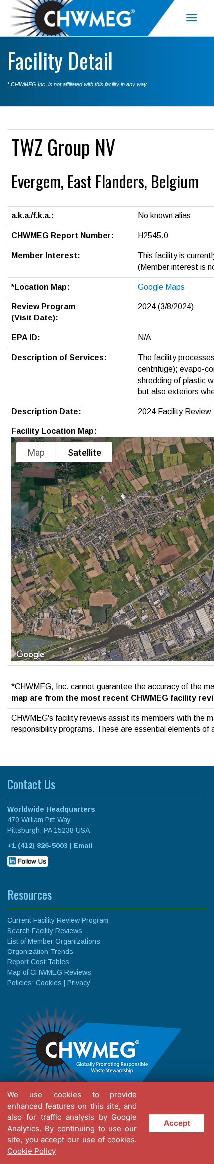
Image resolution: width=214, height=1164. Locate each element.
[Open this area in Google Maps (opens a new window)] (30, 654)
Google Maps (161, 287)
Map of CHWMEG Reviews (49, 972)
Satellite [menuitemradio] (84, 452)
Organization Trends (40, 951)
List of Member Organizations (53, 941)
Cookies (49, 983)
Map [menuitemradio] (36, 452)
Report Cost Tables (38, 962)
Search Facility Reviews (44, 931)
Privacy (78, 983)
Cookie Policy (31, 1151)
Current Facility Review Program (57, 920)
